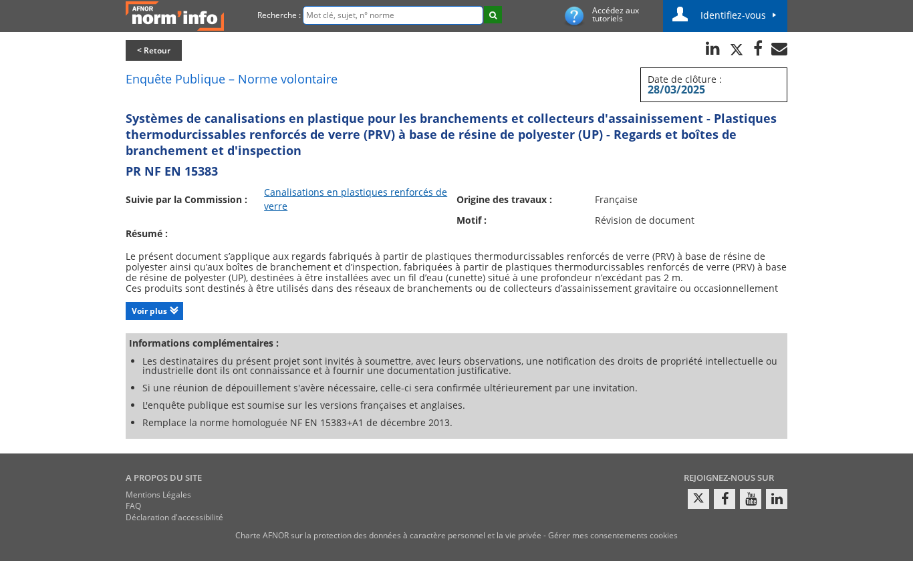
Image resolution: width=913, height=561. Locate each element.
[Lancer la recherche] (493, 14)
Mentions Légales (158, 494)
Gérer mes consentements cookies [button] (613, 535)
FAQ (133, 506)
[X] (698, 499)
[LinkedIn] (776, 499)
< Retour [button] (153, 50)
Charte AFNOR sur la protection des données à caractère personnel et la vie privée (388, 535)
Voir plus (149, 311)
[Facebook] (724, 499)
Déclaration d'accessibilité (174, 517)
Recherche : (279, 15)
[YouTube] (750, 499)
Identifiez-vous (733, 15)
